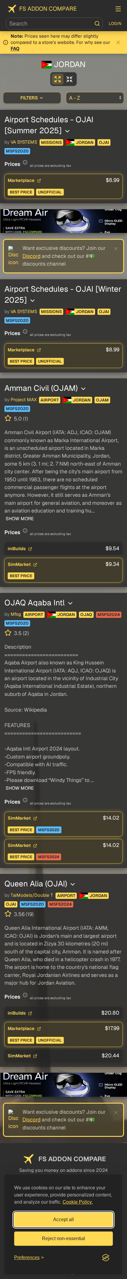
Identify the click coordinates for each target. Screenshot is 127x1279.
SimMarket (20, 564)
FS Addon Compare (48, 8)
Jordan (85, 142)
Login (115, 23)
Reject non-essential (63, 1238)
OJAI (104, 142)
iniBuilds (17, 548)
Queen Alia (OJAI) (36, 883)
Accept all (63, 1219)
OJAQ (86, 614)
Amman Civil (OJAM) (42, 388)
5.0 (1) (20, 418)
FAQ (15, 49)
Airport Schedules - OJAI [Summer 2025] (48, 125)
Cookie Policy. (78, 1201)
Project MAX (24, 400)
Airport (49, 400)
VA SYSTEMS (24, 142)
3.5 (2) (21, 633)
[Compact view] (69, 79)
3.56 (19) (23, 914)
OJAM (102, 400)
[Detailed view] (58, 79)
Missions (51, 142)
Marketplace (22, 180)
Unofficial (50, 192)
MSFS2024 (108, 614)
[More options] (67, 131)
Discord (31, 256)
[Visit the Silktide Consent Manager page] (106, 1258)
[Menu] (118, 9)
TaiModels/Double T (32, 895)
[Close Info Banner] (118, 42)
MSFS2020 (17, 151)
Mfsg (16, 614)
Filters (29, 98)
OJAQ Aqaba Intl (35, 602)
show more (19, 519)
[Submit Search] (97, 23)
